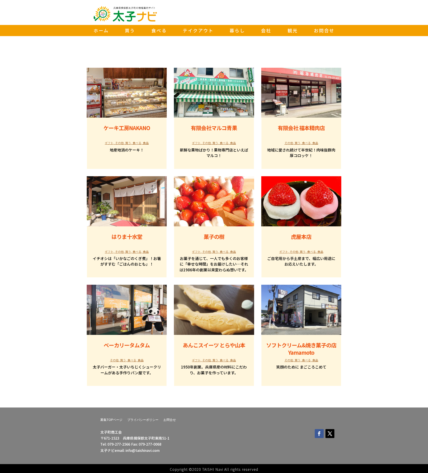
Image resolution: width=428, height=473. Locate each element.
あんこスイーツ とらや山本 (214, 345)
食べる (159, 31)
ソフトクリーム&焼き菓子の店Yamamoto (301, 348)
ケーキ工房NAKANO (126, 128)
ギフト (109, 143)
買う (130, 31)
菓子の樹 (214, 236)
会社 (266, 31)
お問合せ (324, 31)
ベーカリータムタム (127, 345)
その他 (119, 143)
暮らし (237, 31)
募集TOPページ (111, 420)
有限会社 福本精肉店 (301, 128)
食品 (146, 143)
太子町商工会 (111, 432)
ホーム (101, 31)
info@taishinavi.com (143, 450)
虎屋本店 (301, 236)
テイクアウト (198, 31)
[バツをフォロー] (329, 433)
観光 (293, 31)
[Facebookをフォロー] (319, 433)
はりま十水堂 (126, 236)
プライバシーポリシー (142, 420)
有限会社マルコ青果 (214, 128)
